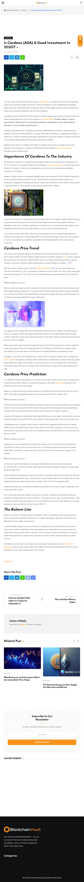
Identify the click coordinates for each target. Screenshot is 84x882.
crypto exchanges (43, 268)
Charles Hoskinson (54, 165)
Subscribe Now (42, 742)
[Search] (81, 2)
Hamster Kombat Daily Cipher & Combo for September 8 (19, 601)
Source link (8, 561)
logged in (22, 624)
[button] (74, 641)
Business (7, 673)
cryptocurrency (44, 102)
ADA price (59, 383)
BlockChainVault (54, 878)
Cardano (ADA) (47, 119)
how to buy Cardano (64, 148)
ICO (64, 257)
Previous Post (16, 595)
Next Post (69, 596)
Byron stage (8, 360)
